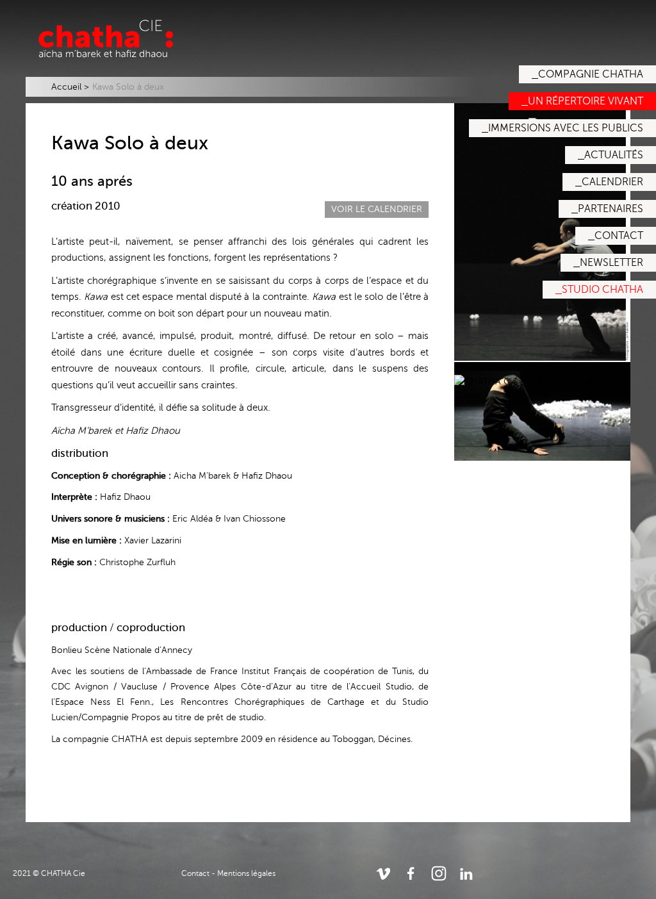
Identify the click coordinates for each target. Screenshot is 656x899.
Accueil (66, 87)
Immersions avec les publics (565, 128)
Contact (618, 236)
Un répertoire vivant (585, 101)
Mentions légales (246, 873)
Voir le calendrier (376, 209)
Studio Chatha (602, 289)
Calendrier (612, 182)
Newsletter (611, 262)
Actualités (613, 155)
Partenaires (610, 209)
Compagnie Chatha (590, 74)
